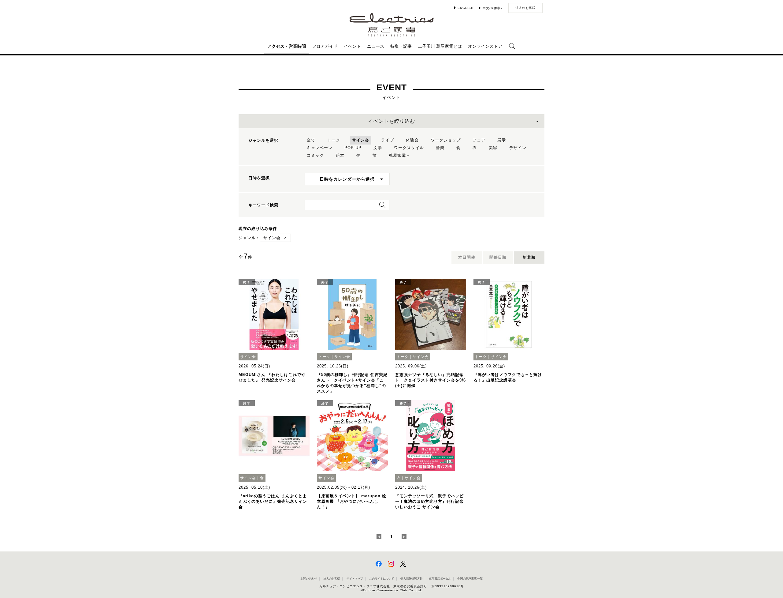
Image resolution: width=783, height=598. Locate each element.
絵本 (340, 155)
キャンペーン (319, 147)
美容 (493, 147)
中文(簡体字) (492, 8)
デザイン (517, 147)
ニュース (375, 46)
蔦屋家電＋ (399, 155)
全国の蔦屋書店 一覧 (470, 578)
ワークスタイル (409, 147)
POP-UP (353, 147)
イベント (352, 46)
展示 (501, 140)
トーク (333, 140)
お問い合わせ (308, 578)
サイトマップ (354, 578)
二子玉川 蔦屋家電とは (440, 46)
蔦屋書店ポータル (440, 578)
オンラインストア (485, 46)
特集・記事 (401, 46)
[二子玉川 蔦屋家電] (392, 33)
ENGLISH (465, 7)
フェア (479, 140)
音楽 (440, 147)
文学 (377, 147)
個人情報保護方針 (411, 578)
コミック (315, 155)
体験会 (412, 140)
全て (311, 140)
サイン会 (360, 140)
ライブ (387, 140)
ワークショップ (446, 140)
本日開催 (466, 257)
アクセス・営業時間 (286, 46)
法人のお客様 (525, 7)
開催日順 (498, 257)
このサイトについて (381, 578)
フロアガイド (325, 46)
